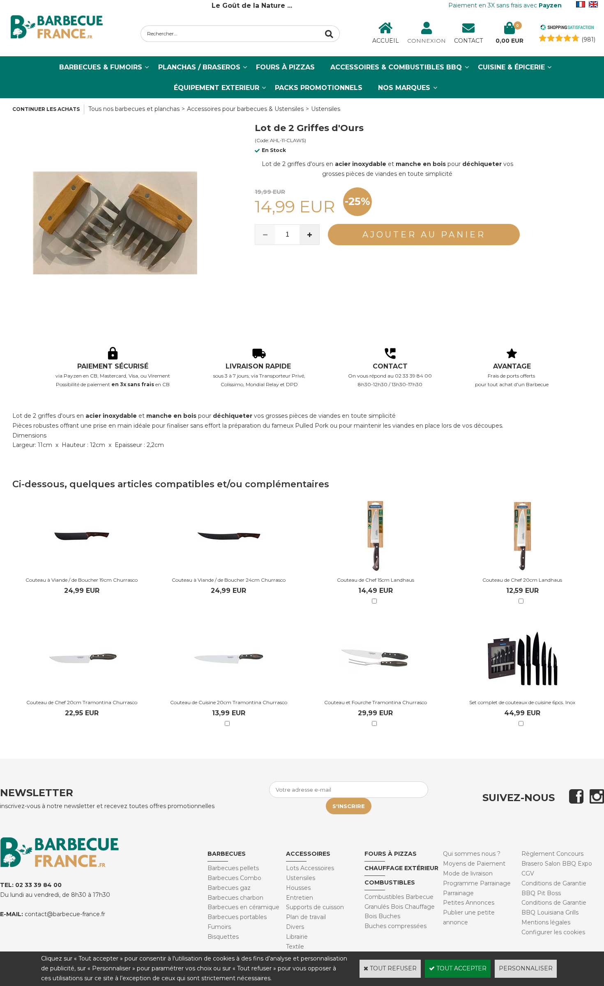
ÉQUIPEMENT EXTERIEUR (216, 88)
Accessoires (308, 853)
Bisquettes (223, 936)
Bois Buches (382, 916)
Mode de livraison (468, 873)
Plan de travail (306, 917)
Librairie (297, 936)
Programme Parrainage (477, 883)
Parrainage (458, 893)
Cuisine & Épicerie (511, 67)
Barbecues (226, 853)
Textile (295, 946)
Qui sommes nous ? (471, 853)
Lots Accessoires (310, 868)
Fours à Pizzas (285, 67)
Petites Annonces (468, 902)
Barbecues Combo (234, 878)
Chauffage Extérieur (401, 868)
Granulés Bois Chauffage (399, 906)
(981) (588, 39)
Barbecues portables (237, 917)
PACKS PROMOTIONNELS (318, 88)
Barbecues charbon (235, 897)
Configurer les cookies (553, 932)
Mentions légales (545, 922)
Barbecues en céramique (243, 907)
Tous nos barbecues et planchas (134, 109)
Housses (298, 888)
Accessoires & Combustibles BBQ (396, 67)
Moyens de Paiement (474, 863)
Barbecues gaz (229, 888)
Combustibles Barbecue (398, 897)
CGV (527, 873)
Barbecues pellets (233, 868)
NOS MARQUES (404, 88)
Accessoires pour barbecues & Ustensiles (245, 109)
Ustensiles (325, 109)
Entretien (299, 897)
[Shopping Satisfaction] (567, 28)
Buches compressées (395, 926)
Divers (295, 927)
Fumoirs (219, 927)
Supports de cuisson (315, 907)
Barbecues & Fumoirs (100, 67)
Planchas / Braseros (199, 67)
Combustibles (389, 882)
